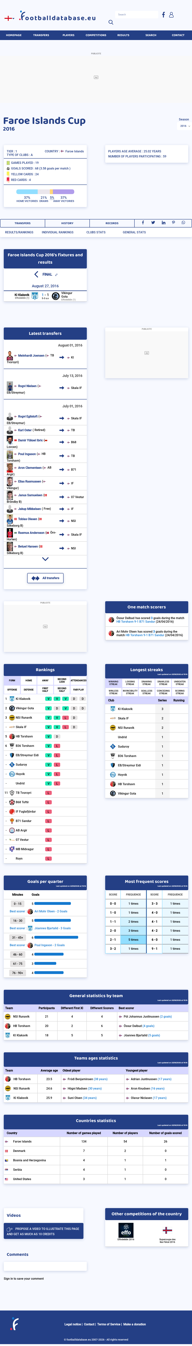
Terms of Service (108, 1324)
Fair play (78, 689)
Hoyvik (20, 774)
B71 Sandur (24, 821)
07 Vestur (77, 497)
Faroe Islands (74, 151)
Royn (19, 858)
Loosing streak (130, 683)
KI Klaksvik (22, 295)
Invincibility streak (130, 692)
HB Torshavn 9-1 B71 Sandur (135, 621)
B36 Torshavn (25, 746)
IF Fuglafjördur (26, 811)
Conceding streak (163, 692)
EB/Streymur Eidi (27, 755)
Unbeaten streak (180, 683)
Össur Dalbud (125, 618)
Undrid (20, 783)
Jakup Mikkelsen (29, 509)
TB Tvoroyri (23, 793)
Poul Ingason (27, 454)
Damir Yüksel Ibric (30, 440)
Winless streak (113, 692)
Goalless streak (146, 692)
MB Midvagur (25, 849)
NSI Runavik (24, 717)
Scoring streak (179, 692)
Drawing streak (147, 683)
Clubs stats (96, 232)
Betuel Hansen (28, 546)
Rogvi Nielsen (27, 386)
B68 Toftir (22, 802)
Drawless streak (163, 683)
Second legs (62, 680)
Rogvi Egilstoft (28, 416)
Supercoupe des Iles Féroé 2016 (167, 1240)
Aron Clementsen (30, 468)
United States (22, 1179)
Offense (12, 689)
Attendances (78, 680)
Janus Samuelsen (30, 495)
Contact (89, 1324)
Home (29, 680)
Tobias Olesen (27, 519)
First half (45, 689)
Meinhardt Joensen (31, 355)
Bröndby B (14, 502)
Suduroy (21, 764)
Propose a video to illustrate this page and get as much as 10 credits (43, 1231)
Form (12, 680)
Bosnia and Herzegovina (29, 1160)
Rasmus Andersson (31, 533)
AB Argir (21, 830)
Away (45, 680)
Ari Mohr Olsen (126, 631)
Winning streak (113, 683)
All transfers (51, 578)
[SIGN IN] (171, 14)
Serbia (17, 1169)
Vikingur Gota (66, 294)
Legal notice (72, 1324)
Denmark (19, 1151)
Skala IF (76, 388)
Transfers (23, 223)
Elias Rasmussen (29, 481)
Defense (29, 689)
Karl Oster (25, 430)
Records (112, 223)
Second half (62, 689)
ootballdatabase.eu (60, 18)
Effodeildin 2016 (126, 1239)
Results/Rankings (19, 232)
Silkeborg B (14, 525)
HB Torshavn (24, 736)
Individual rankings (58, 232)
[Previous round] (36, 274)
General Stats (134, 232)
